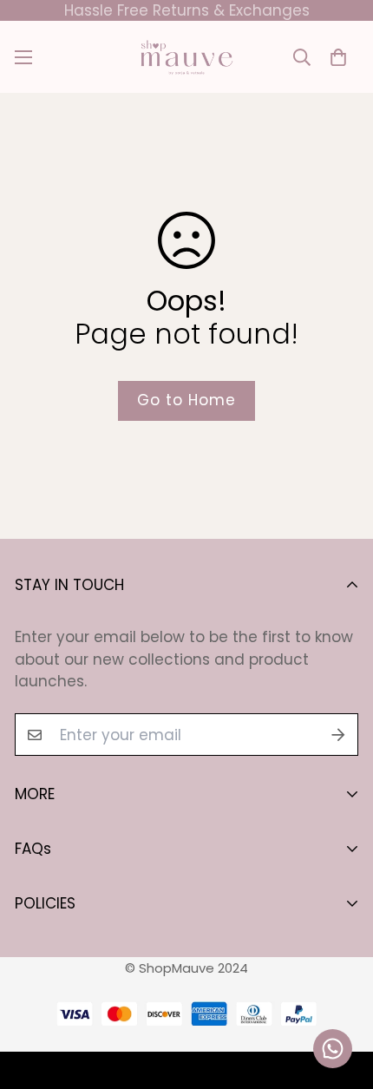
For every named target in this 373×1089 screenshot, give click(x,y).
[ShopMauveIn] (186, 57)
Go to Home (186, 400)
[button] (337, 56)
